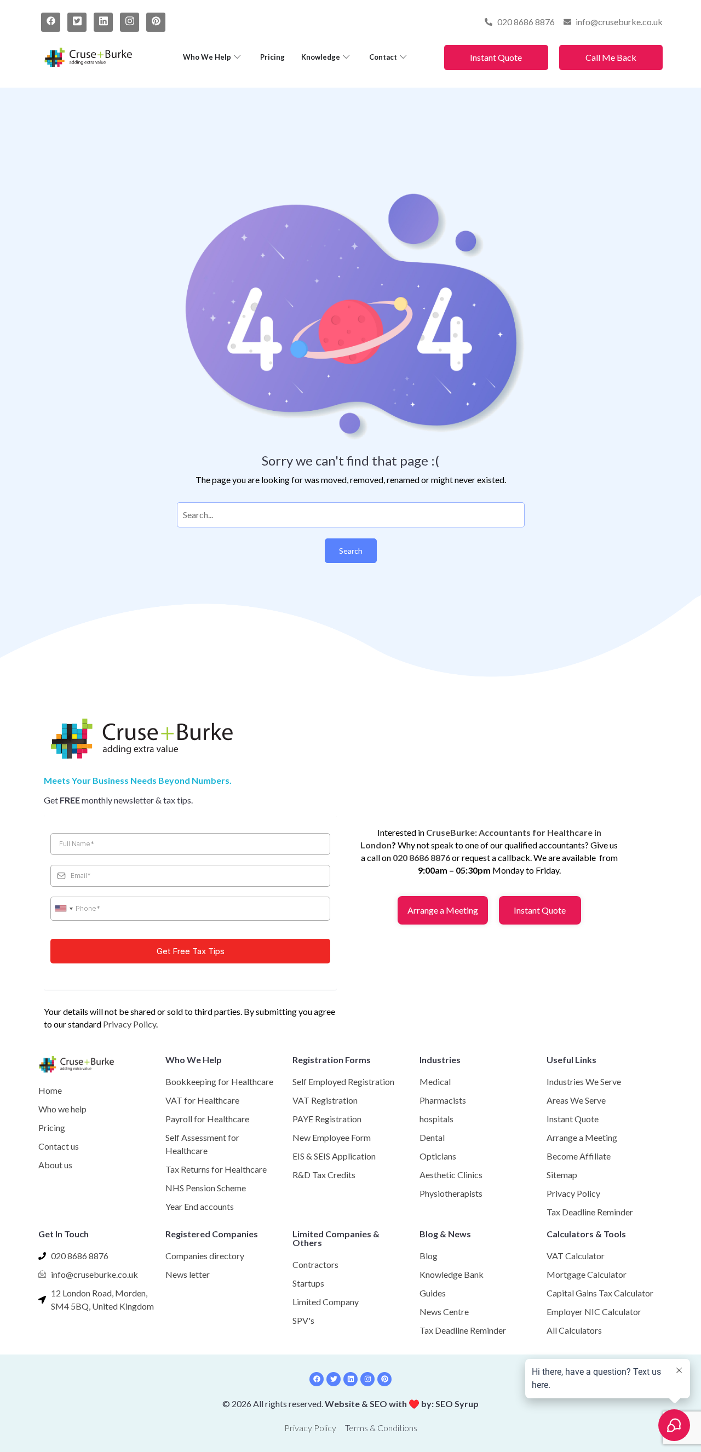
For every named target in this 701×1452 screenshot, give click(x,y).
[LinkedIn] (103, 22)
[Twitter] (77, 22)
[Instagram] (129, 22)
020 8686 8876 (421, 857)
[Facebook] (50, 22)
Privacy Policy (129, 1024)
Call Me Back (610, 57)
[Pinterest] (155, 22)
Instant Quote (496, 57)
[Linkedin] (350, 1379)
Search (351, 550)
